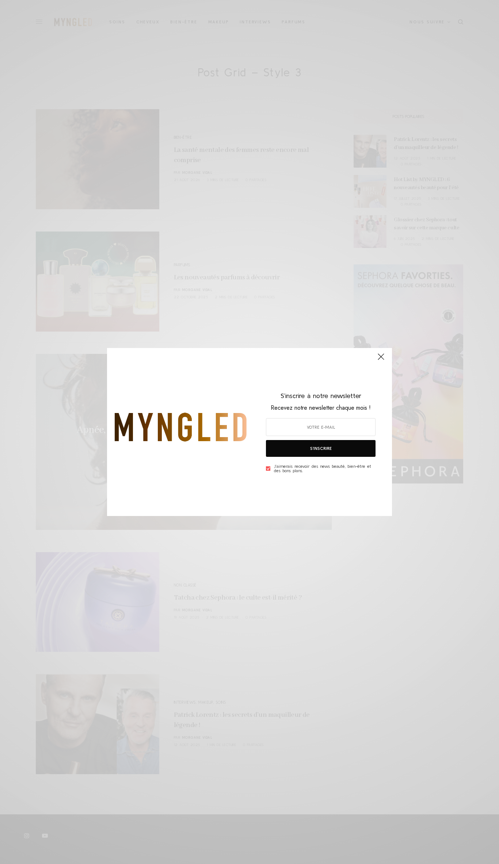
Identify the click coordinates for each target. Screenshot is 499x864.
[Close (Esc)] (381, 360)
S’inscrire (321, 448)
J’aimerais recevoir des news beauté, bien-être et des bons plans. (322, 468)
